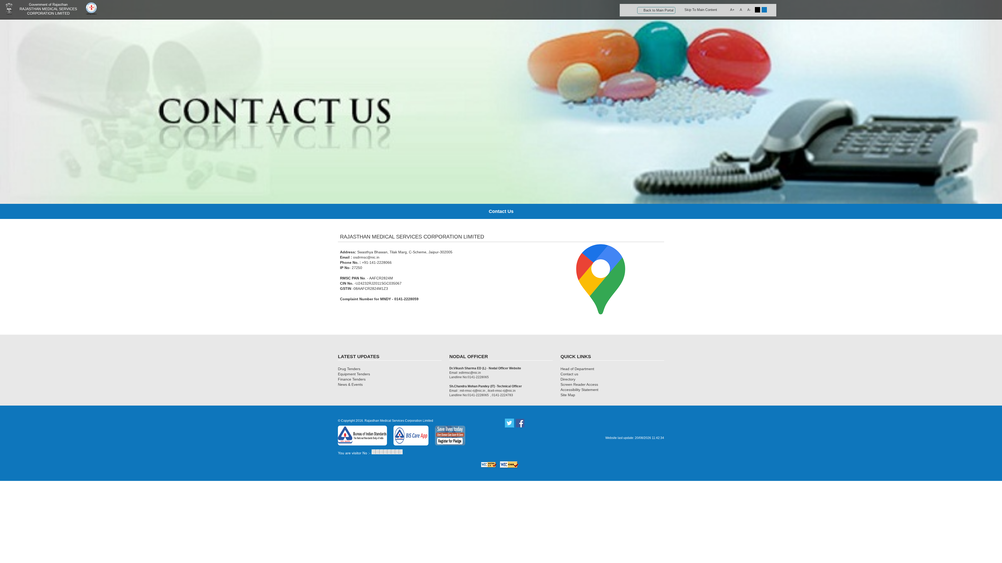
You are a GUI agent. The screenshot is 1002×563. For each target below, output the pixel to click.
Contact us (569, 374)
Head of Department (577, 369)
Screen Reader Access (579, 384)
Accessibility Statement (579, 390)
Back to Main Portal (658, 10)
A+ (732, 10)
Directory (567, 379)
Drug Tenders (349, 369)
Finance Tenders (352, 379)
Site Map (567, 395)
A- (749, 10)
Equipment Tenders (354, 374)
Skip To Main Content (700, 10)
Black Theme (757, 10)
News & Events (350, 384)
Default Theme (764, 10)
